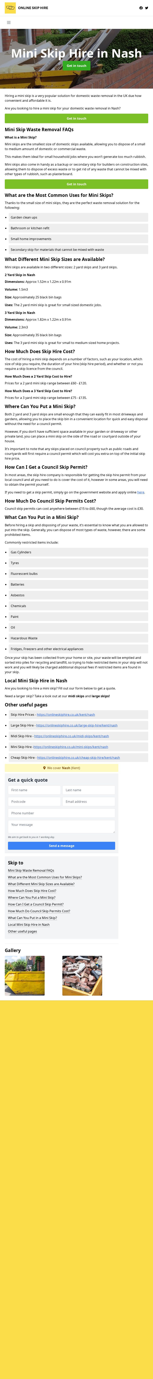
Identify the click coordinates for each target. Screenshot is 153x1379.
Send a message (61, 846)
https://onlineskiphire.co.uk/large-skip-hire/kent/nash (77, 725)
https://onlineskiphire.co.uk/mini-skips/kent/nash (70, 747)
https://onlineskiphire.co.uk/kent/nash (66, 714)
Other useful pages (22, 931)
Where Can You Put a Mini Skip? (31, 897)
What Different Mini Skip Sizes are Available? (41, 884)
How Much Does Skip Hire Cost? (32, 891)
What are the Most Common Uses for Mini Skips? (45, 877)
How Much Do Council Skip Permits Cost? (39, 911)
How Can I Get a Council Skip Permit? (36, 904)
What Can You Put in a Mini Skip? (32, 918)
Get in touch (76, 65)
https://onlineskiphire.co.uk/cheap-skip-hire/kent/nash (78, 757)
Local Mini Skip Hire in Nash (29, 924)
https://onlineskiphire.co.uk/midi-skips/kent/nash (71, 736)
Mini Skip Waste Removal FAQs (31, 870)
